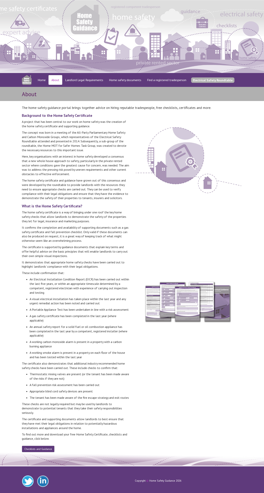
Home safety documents (125, 80)
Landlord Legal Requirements (84, 80)
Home (42, 80)
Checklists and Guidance (38, 449)
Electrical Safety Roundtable (213, 80)
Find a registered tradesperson (166, 80)
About (55, 80)
